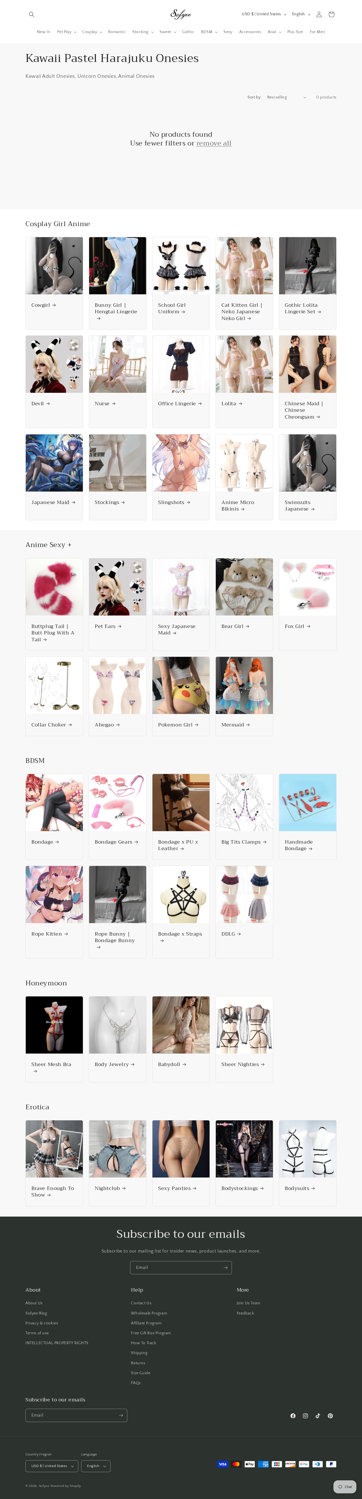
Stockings (107, 502)
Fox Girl (295, 626)
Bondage (42, 842)
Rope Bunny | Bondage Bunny (115, 938)
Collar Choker (48, 725)
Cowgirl (40, 305)
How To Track (143, 1343)
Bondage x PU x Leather (178, 845)
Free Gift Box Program (151, 1333)
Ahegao (104, 725)
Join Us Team (248, 1303)
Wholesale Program (149, 1313)
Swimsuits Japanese (297, 505)
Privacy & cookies (41, 1323)
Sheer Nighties (240, 1064)
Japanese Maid (50, 502)
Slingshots (171, 502)
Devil (37, 403)
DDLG (228, 934)
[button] (31, 14)
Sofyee (44, 1486)
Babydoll (169, 1064)
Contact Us (141, 1303)
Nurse (102, 403)
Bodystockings (239, 1188)
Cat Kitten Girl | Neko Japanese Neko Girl (241, 312)
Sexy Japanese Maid (177, 629)
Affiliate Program (146, 1323)
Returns (138, 1363)
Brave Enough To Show (52, 1191)
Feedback (245, 1313)
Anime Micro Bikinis (237, 505)
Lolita (228, 403)
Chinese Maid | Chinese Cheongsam (304, 410)
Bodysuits (297, 1188)
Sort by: (254, 97)
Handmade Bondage (299, 845)
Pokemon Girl (175, 725)
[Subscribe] (225, 1267)
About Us (34, 1303)
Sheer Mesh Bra (51, 1065)
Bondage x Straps (180, 934)
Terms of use (37, 1333)
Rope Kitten (46, 934)
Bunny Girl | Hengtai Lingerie (116, 309)
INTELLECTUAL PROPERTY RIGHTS (57, 1343)
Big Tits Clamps (241, 842)
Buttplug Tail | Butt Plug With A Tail (53, 633)
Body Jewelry (112, 1064)
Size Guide (140, 1373)
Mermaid (232, 725)
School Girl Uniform (172, 308)
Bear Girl (232, 626)
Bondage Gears (113, 842)
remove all (214, 143)
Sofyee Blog (36, 1313)
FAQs (136, 1383)
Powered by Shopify (66, 1486)
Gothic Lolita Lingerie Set (301, 308)
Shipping (139, 1353)
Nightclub (107, 1188)
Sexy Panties (174, 1188)
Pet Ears (105, 626)
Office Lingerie (177, 403)
